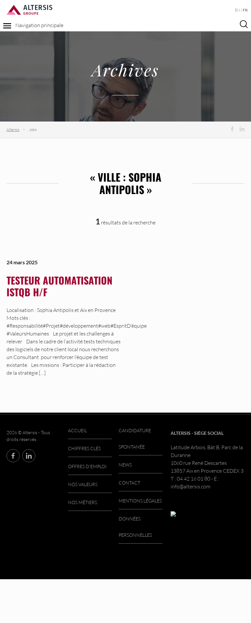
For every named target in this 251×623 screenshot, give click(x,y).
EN (237, 10)
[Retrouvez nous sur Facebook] (232, 128)
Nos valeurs (82, 484)
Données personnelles (135, 527)
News (125, 464)
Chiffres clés (84, 448)
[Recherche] (244, 24)
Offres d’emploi (87, 466)
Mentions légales (140, 500)
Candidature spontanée (135, 439)
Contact (129, 482)
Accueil (77, 430)
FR (245, 10)
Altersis (13, 129)
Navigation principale (38, 25)
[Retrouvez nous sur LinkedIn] (242, 128)
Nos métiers (82, 502)
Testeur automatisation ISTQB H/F (59, 286)
